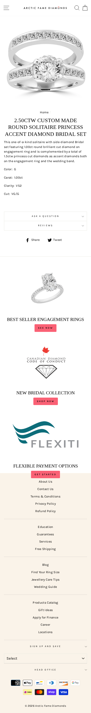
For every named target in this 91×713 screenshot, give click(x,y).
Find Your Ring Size (45, 572)
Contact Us (45, 489)
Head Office (45, 669)
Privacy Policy (45, 503)
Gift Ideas (45, 610)
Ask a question (46, 216)
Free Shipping (45, 549)
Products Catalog (45, 602)
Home (44, 112)
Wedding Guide (45, 587)
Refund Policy (45, 511)
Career (45, 624)
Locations (45, 632)
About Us (45, 481)
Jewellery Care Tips (46, 579)
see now (45, 328)
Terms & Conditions (45, 496)
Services (45, 541)
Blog (45, 564)
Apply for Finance (46, 617)
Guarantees (45, 534)
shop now (45, 401)
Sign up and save (45, 646)
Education (45, 527)
